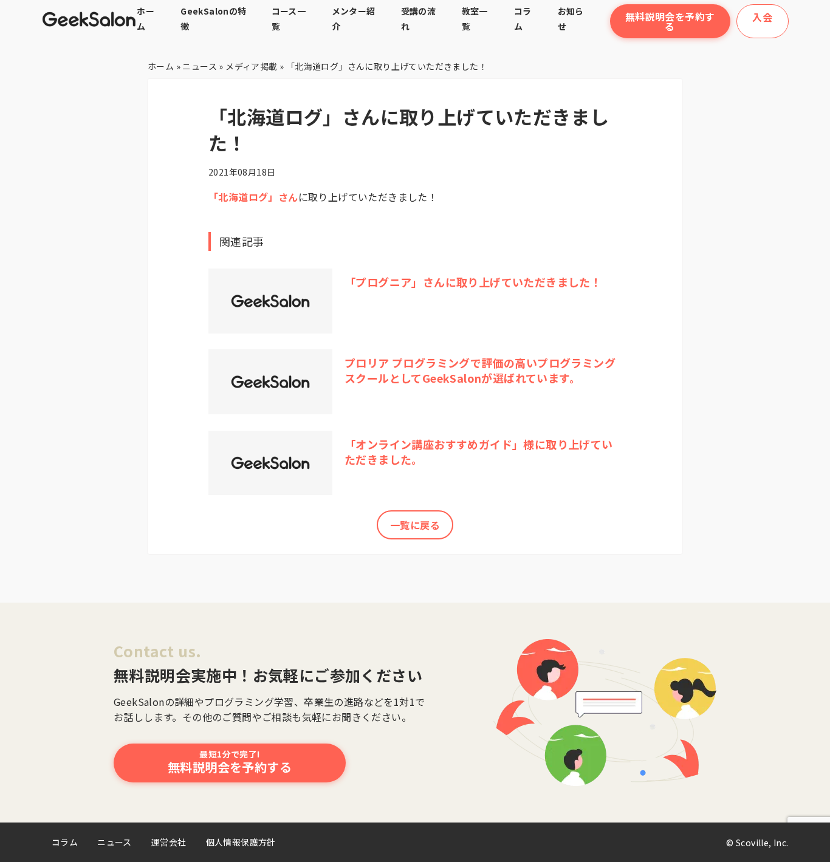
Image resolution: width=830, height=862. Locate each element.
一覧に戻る (415, 525)
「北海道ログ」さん (253, 197)
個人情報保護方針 (241, 842)
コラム (65, 842)
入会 (762, 17)
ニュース (114, 842)
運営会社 (169, 842)
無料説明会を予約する (670, 21)
